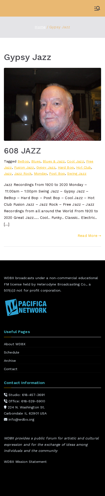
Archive (10, 361)
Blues (36, 161)
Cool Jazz (75, 161)
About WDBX (15, 344)
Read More (87, 235)
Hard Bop (66, 167)
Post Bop (57, 173)
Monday (40, 173)
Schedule (11, 352)
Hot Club (83, 167)
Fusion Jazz (24, 167)
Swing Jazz (76, 173)
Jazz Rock (23, 173)
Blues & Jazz (54, 161)
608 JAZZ (22, 150)
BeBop (23, 161)
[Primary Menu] (97, 8)
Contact (10, 369)
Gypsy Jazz (46, 167)
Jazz (8, 173)
